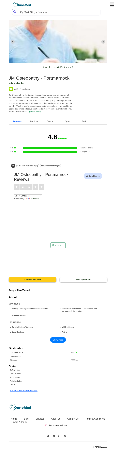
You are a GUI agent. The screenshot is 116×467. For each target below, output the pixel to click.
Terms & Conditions (95, 419)
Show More (58, 340)
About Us (55, 419)
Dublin (20, 83)
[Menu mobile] (112, 5)
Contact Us (73, 419)
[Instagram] (66, 436)
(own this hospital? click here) (58, 67)
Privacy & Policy (19, 422)
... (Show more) (34, 111)
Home (14, 419)
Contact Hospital (32, 279)
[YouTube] (54, 436)
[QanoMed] (23, 4)
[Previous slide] (13, 42)
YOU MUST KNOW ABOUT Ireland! (23, 391)
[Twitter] (49, 436)
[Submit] (14, 11)
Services (40, 419)
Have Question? (83, 279)
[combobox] (56, 12)
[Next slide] (103, 42)
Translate (34, 198)
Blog (26, 419)
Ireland (12, 83)
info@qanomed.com (58, 425)
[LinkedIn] (60, 436)
